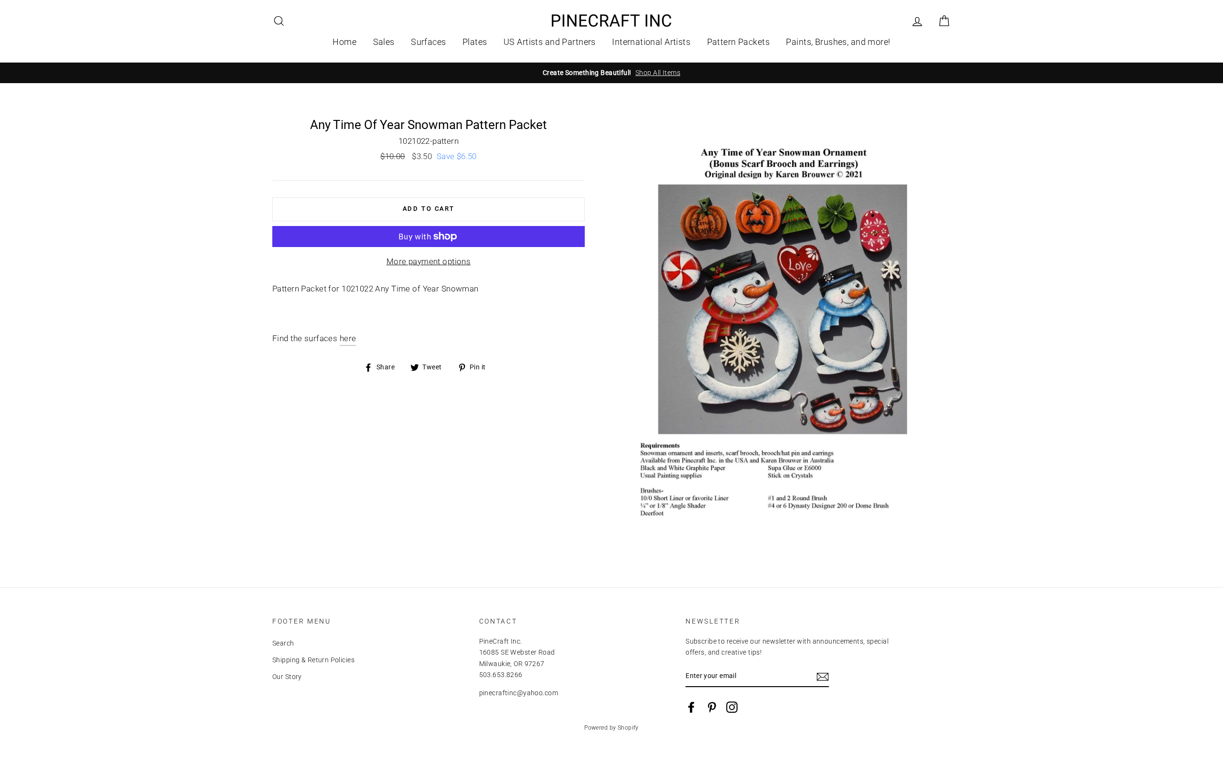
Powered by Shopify (611, 727)
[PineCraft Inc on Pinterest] (712, 707)
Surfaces (428, 42)
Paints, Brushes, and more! (838, 42)
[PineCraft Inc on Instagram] (732, 707)
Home (344, 42)
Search (283, 643)
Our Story (287, 677)
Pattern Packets (738, 42)
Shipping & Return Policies (313, 660)
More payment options (428, 261)
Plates (474, 42)
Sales (384, 42)
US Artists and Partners (550, 42)
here (348, 338)
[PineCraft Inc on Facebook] (691, 707)
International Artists (651, 42)
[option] (611, 72)
